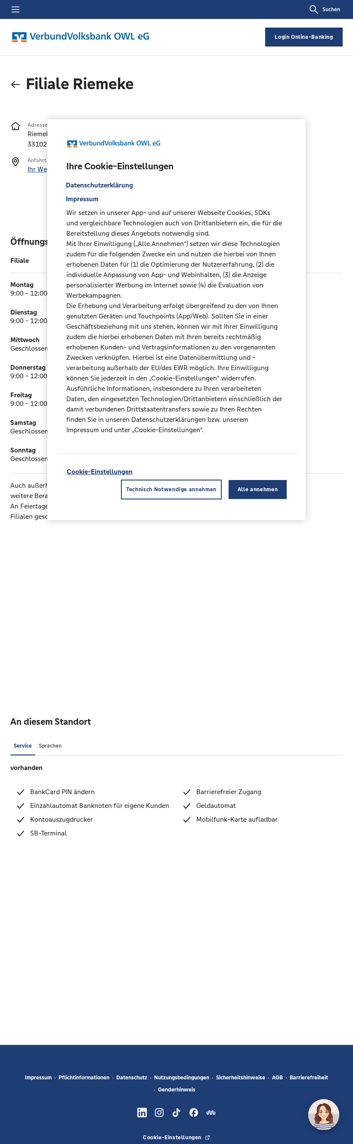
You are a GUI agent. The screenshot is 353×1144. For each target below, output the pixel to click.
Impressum (38, 1077)
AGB (277, 1077)
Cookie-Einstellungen (100, 472)
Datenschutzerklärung (99, 185)
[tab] (22, 745)
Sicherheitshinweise (240, 1077)
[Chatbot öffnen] (323, 1114)
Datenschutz (131, 1077)
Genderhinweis (176, 1089)
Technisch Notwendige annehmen (171, 489)
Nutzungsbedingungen (181, 1077)
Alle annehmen (258, 489)
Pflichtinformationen (84, 1077)
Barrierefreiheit (309, 1077)
